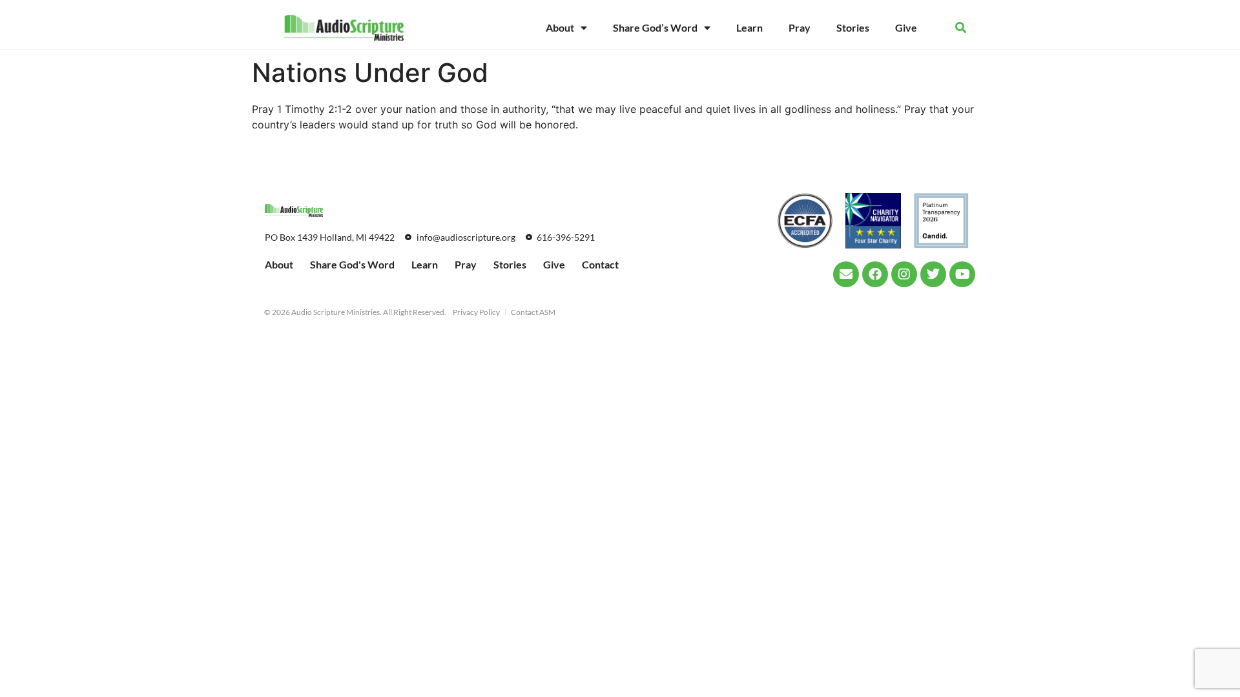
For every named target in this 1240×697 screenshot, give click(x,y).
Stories (852, 27)
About (560, 27)
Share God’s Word (655, 27)
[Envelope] (846, 274)
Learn (749, 27)
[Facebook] (875, 274)
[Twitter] (933, 274)
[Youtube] (962, 274)
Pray (800, 27)
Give (906, 27)
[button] (960, 28)
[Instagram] (904, 274)
